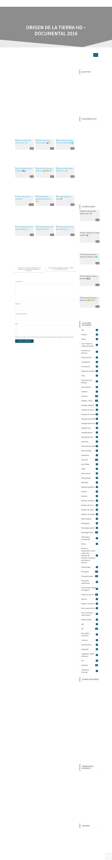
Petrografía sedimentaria (89, 582)
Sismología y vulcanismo (89, 634)
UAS (89, 661)
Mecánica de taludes (89, 514)
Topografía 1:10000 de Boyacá (89, 655)
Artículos (89, 335)
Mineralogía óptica (89, 532)
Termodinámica (89, 645)
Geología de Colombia (89, 414)
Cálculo (89, 339)
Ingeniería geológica (89, 487)
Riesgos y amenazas (89, 604)
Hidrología (89, 482)
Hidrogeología (89, 478)
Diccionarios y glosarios (89, 352)
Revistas (89, 599)
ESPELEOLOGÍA (89, 357)
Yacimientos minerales (89, 671)
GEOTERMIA (89, 464)
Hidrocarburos (89, 473)
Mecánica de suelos (89, 510)
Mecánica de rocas (89, 505)
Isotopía (89, 492)
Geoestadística (89, 387)
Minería (89, 544)
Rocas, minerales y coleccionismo (89, 614)
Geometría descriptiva (89, 446)
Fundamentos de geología (89, 381)
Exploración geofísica (89, 371)
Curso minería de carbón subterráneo (89, 345)
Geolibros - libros (89, 401)
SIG (89, 629)
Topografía (89, 649)
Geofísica (89, 392)
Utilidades (89, 665)
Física (89, 376)
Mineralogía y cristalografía (89, 538)
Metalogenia (89, 523)
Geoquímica (89, 455)
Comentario (19, 281)
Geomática (89, 442)
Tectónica (89, 640)
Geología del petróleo (89, 419)
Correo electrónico (21, 314)
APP (89, 330)
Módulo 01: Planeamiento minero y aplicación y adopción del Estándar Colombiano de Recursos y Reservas (89, 555)
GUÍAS (89, 469)
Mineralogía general (89, 528)
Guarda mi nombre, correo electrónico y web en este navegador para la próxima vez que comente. (44, 337)
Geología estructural (89, 423)
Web (16, 324)
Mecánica (89, 496)
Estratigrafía (89, 362)
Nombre (18, 304)
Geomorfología (89, 451)
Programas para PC (89, 595)
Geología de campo (89, 410)
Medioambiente (89, 519)
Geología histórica (89, 437)
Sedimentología (89, 620)
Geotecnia (89, 460)
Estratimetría (89, 367)
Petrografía (89, 572)
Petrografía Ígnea (89, 576)
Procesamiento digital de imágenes (89, 589)
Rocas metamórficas (89, 608)
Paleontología (89, 567)
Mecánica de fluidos (89, 501)
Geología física (89, 428)
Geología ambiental (89, 405)
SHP (89, 624)
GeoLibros (89, 396)
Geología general (89, 432)
